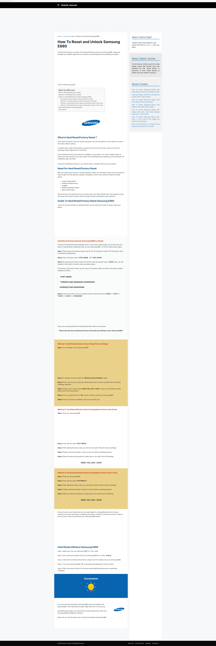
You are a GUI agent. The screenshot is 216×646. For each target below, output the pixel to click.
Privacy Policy (139, 643)
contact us (149, 45)
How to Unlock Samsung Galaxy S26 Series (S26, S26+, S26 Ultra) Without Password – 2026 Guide (145, 112)
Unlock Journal (69, 5)
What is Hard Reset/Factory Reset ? (70, 92)
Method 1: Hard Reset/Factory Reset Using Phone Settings (79, 101)
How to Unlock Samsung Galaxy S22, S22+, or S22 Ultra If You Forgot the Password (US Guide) (145, 119)
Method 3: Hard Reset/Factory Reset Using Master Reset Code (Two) (82, 105)
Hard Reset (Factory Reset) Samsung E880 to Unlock (77, 99)
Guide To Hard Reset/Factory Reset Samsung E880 (75, 97)
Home (60, 36)
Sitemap (147, 643)
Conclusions (62, 109)
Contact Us (155, 643)
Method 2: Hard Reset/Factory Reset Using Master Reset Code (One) (82, 103)
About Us (131, 643)
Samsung (66, 36)
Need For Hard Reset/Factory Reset (70, 94)
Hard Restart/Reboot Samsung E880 (70, 107)
